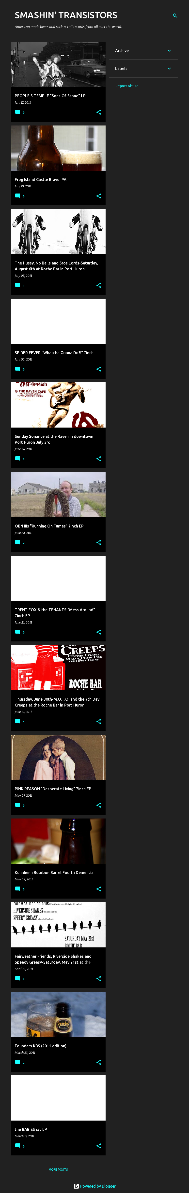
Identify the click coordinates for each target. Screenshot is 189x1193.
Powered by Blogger (97, 1186)
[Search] (175, 16)
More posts (58, 1169)
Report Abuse (126, 86)
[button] (99, 112)
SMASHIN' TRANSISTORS (66, 15)
